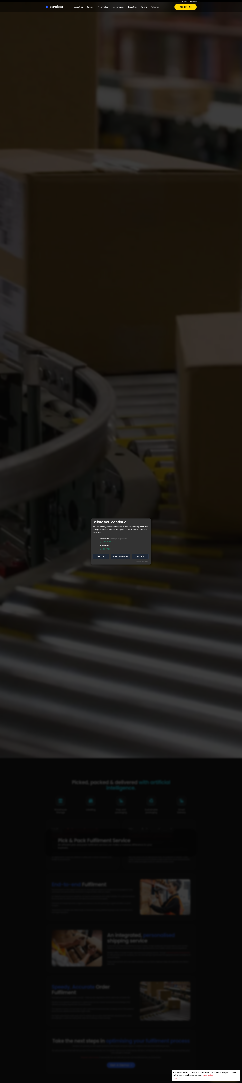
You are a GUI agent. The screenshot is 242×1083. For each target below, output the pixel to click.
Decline (100, 556)
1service (105, 541)
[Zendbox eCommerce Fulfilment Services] (54, 7)
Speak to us (185, 7)
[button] (78, 8)
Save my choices (120, 556)
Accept (140, 556)
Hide (175, 1078)
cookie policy (207, 1075)
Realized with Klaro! (141, 562)
